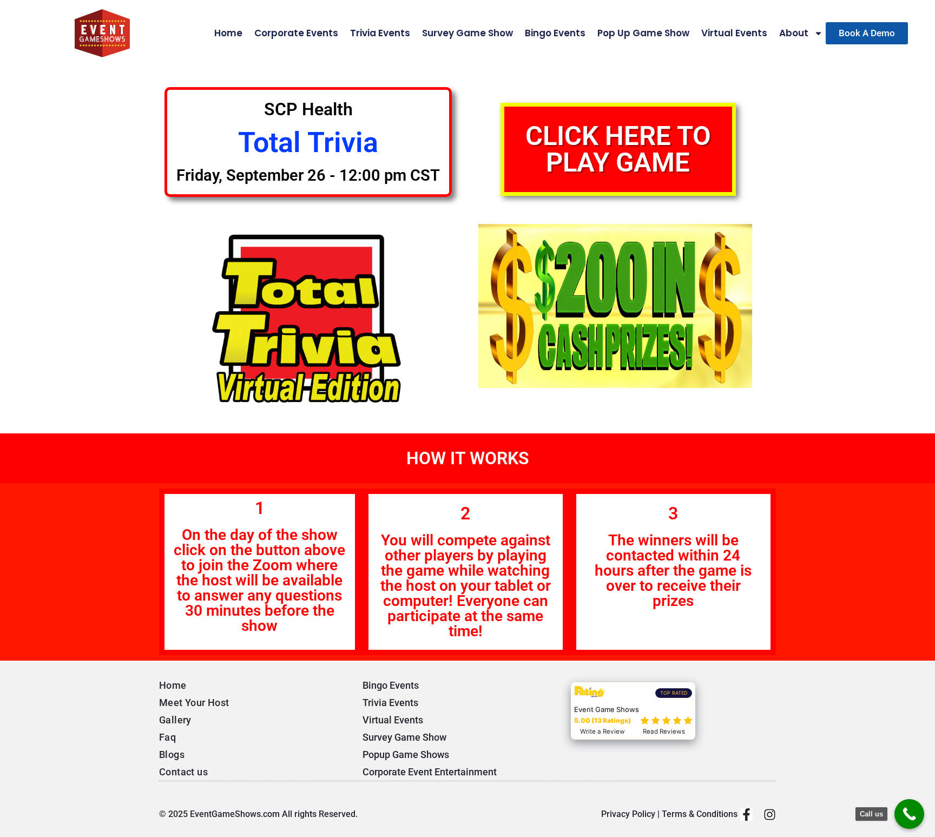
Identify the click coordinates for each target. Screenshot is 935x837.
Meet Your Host (194, 702)
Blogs (172, 754)
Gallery (175, 720)
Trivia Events (380, 33)
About (793, 33)
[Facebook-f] (746, 814)
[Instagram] (769, 814)
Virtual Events (734, 33)
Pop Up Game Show (643, 33)
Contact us (183, 771)
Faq (167, 737)
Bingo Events (555, 33)
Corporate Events (296, 33)
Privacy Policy (628, 814)
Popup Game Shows (406, 754)
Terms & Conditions (700, 814)
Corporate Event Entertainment (430, 771)
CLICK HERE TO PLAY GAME (618, 149)
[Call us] (909, 814)
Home (228, 33)
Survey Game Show (467, 33)
